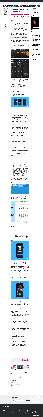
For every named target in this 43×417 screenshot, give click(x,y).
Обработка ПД (4, 410)
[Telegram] (5, 20)
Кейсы (13, 412)
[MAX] (5, 26)
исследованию (16, 79)
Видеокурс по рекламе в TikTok (21, 411)
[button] (20, 377)
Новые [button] (12, 393)
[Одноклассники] (5, 24)
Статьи (13, 411)
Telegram (13, 355)
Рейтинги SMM (20, 412)
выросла (12, 82)
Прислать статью (27, 412)
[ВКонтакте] (5, 18)
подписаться (27, 400)
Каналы (18, 355)
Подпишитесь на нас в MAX (20, 14)
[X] (5, 22)
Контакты (26, 411)
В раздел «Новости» (34, 59)
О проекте (26, 410)
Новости (13, 410)
